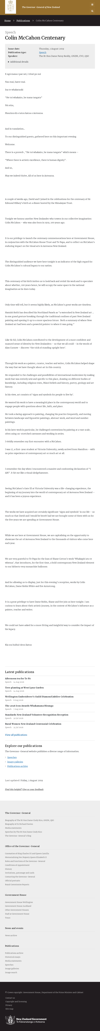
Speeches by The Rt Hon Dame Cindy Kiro (23, 832)
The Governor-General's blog (18, 836)
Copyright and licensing (16, 1001)
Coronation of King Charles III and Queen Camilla (27, 853)
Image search (11, 972)
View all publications (16, 734)
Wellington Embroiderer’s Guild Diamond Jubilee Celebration (39, 696)
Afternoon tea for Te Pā (17, 678)
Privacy (8, 1005)
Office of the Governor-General (22, 846)
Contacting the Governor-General (20, 877)
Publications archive (17, 766)
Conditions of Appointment (17, 865)
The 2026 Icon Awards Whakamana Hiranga (29, 705)
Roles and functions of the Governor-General (25, 861)
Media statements (13, 828)
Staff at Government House (17, 914)
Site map (9, 1009)
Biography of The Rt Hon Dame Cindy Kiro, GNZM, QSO (29, 820)
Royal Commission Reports (17, 884)
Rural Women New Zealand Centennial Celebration (33, 724)
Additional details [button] (19, 61)
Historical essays (12, 957)
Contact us (10, 998)
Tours (7, 918)
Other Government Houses (17, 910)
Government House (15, 895)
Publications (23, 20)
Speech (42, 52)
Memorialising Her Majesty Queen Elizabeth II (26, 857)
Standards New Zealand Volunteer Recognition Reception (36, 714)
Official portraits (12, 880)
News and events (14, 928)
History (8, 869)
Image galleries (15, 761)
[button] (92, 11)
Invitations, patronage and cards (19, 873)
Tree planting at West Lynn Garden (24, 687)
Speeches (12, 757)
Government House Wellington (19, 902)
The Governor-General (17, 813)
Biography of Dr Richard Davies (19, 824)
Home (7, 20)
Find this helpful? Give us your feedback (24, 789)
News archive (11, 935)
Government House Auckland (18, 906)
